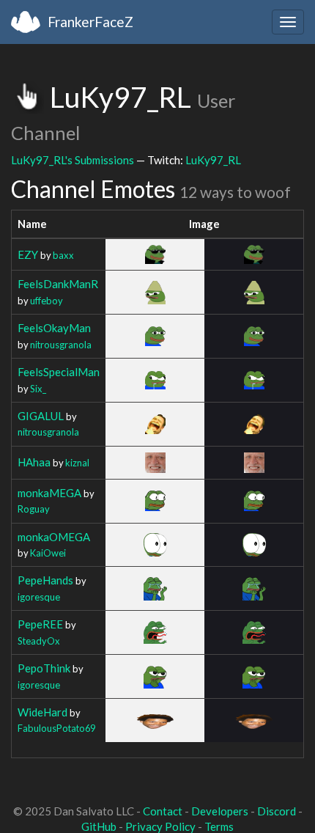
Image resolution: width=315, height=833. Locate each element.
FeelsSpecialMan (59, 371)
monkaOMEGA (54, 536)
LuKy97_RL (213, 159)
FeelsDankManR (58, 283)
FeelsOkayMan (54, 327)
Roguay (34, 509)
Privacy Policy (160, 826)
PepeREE (40, 624)
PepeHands (45, 580)
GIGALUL (41, 415)
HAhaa (34, 462)
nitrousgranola (61, 345)
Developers (219, 811)
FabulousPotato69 (56, 728)
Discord (276, 811)
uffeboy (46, 301)
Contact (162, 811)
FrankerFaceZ (90, 21)
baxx (63, 255)
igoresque (39, 597)
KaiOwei (48, 553)
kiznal (77, 463)
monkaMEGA (49, 492)
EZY (28, 254)
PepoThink (44, 668)
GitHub (98, 826)
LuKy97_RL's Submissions (72, 159)
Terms (219, 826)
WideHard (42, 712)
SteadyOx (39, 641)
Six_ (38, 389)
